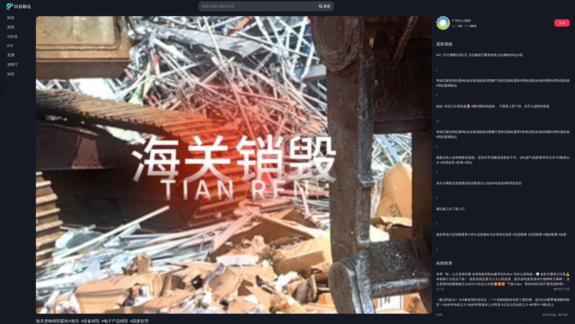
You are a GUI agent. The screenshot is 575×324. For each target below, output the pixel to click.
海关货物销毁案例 (52, 321)
